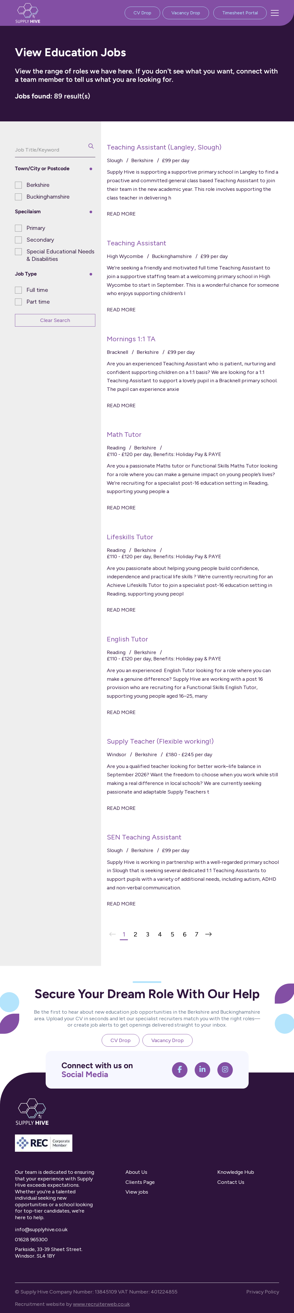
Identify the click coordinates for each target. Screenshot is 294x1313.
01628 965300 (31, 1239)
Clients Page (140, 1182)
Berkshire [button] (37, 184)
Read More (121, 214)
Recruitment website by (72, 1304)
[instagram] (225, 1070)
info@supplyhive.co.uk (41, 1229)
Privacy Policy (262, 1292)
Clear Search (55, 320)
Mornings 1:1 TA (131, 339)
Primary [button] (35, 227)
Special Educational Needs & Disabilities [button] (60, 255)
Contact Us (230, 1182)
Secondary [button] (40, 239)
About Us (136, 1172)
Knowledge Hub (235, 1172)
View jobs (136, 1192)
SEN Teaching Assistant (144, 837)
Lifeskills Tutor (130, 537)
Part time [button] (38, 301)
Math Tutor (124, 434)
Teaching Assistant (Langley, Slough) (164, 147)
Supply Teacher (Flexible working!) (160, 741)
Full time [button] (37, 289)
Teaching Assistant (136, 243)
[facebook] (179, 1070)
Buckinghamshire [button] (47, 196)
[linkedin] (202, 1070)
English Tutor (127, 639)
